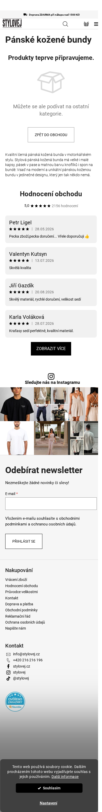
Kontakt (11, 598)
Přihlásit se (23, 541)
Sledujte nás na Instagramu (52, 382)
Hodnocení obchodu (51, 194)
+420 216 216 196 (28, 660)
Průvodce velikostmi (21, 592)
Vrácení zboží (16, 580)
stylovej (19, 672)
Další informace (65, 777)
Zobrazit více (51, 348)
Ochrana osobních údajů (25, 622)
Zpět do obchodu (51, 135)
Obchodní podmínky (21, 610)
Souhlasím (51, 788)
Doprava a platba (19, 604)
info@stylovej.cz (26, 654)
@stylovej (21, 678)
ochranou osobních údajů (53, 524)
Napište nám (15, 628)
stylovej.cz (21, 666)
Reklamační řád (17, 616)
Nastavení (48, 803)
